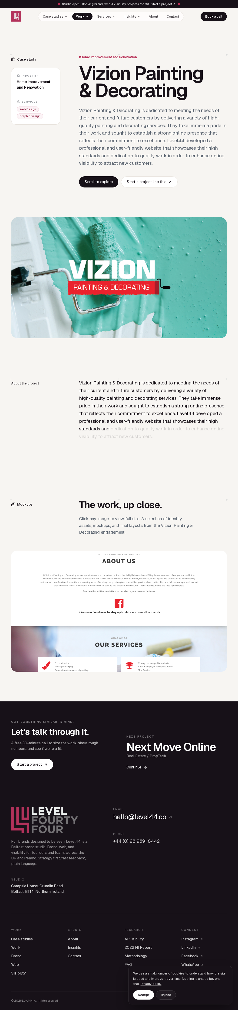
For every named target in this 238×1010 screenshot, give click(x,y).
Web (15, 964)
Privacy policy (151, 984)
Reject (166, 995)
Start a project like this (146, 181)
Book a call (213, 16)
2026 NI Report (138, 947)
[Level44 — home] (16, 16)
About (154, 16)
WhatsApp (190, 964)
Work (80, 16)
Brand (16, 956)
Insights (130, 16)
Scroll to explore (99, 181)
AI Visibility (134, 939)
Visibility (18, 973)
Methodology (136, 956)
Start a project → (163, 4)
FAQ (128, 964)
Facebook (189, 956)
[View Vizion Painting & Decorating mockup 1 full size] (119, 611)
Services (104, 16)
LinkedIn (188, 947)
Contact (173, 16)
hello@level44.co (140, 817)
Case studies (53, 16)
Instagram (189, 939)
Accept (143, 995)
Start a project (29, 764)
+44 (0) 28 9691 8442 (136, 841)
